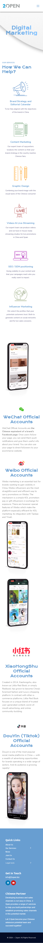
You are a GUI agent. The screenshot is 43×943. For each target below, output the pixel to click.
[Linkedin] (7, 882)
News (7, 852)
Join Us (8, 855)
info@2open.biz (12, 877)
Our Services (10, 848)
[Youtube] (13, 882)
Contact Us (10, 859)
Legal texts (10, 863)
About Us (9, 845)
